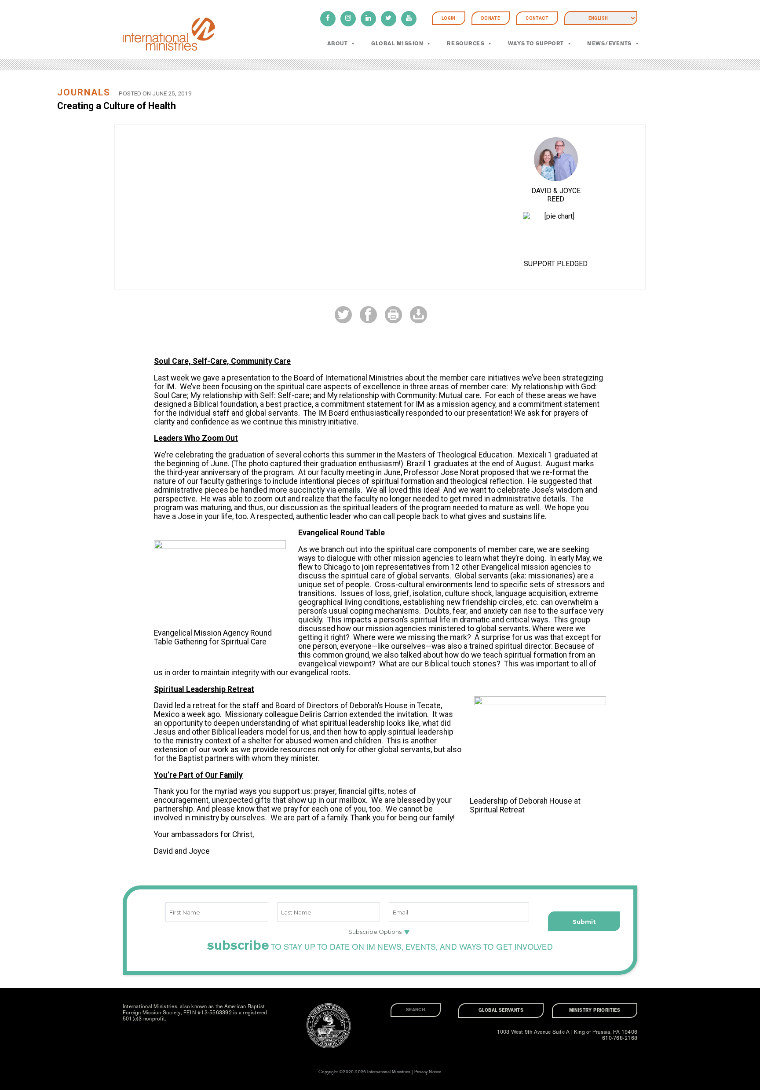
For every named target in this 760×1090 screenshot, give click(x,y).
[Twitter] (388, 18)
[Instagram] (348, 18)
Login (449, 18)
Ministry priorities (595, 1010)
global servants (501, 1010)
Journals (83, 92)
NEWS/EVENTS (609, 43)
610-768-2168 (619, 1038)
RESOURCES (465, 43)
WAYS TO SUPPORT (536, 43)
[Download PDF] (418, 314)
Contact (537, 18)
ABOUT (337, 43)
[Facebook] (328, 18)
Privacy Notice (428, 1072)
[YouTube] (409, 18)
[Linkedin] (368, 18)
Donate (490, 18)
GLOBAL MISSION (397, 43)
